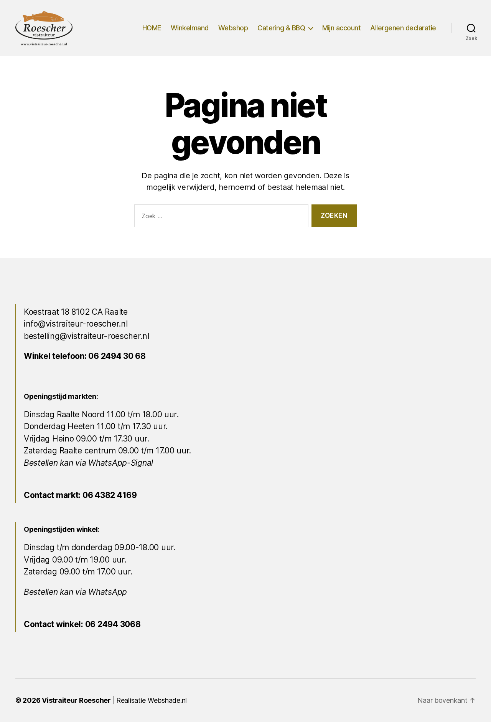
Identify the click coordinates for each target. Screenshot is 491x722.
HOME (151, 28)
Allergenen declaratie (403, 28)
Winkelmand (190, 28)
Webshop (233, 28)
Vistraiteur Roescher (76, 700)
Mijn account (341, 28)
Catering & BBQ (281, 28)
